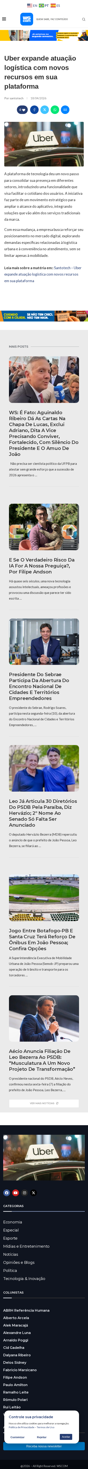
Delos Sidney (14, 1363)
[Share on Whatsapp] (55, 109)
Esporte (10, 1238)
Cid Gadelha (13, 1348)
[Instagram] (24, 1192)
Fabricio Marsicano (20, 1370)
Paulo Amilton (15, 1385)
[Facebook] (6, 1192)
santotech (17, 98)
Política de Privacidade (21, 1427)
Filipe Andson (15, 1377)
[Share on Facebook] (34, 109)
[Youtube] (15, 1192)
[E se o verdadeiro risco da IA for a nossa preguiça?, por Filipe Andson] (44, 527)
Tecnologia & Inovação (24, 1278)
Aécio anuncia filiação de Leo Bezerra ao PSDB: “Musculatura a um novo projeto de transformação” (42, 1060)
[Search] (84, 19)
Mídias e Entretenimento (26, 1246)
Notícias (10, 1254)
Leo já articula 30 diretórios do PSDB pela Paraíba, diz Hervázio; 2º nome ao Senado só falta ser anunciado (43, 813)
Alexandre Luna (17, 1333)
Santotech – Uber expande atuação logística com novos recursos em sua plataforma (43, 274)
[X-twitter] (33, 1192)
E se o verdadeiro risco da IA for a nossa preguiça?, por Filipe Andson (41, 566)
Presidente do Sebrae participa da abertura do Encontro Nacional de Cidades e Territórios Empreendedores (39, 686)
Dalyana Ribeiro (17, 1355)
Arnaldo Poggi (15, 1340)
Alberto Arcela (16, 1318)
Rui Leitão (12, 1407)
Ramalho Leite (16, 1392)
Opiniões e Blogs (18, 1262)
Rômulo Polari (15, 1400)
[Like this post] (23, 109)
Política (10, 1270)
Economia (12, 1222)
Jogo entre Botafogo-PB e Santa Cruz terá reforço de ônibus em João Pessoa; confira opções (42, 939)
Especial (11, 1230)
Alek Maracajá (15, 1325)
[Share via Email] (65, 109)
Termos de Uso (45, 1427)
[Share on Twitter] (44, 109)
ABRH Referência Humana (26, 1310)
